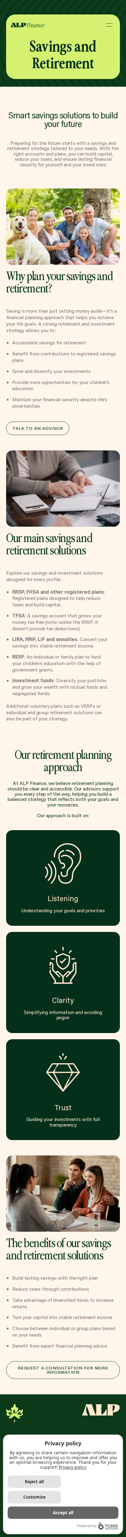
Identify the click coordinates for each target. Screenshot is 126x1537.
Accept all (63, 1512)
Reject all (34, 1481)
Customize (34, 1497)
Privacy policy (72, 1467)
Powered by (87, 1525)
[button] (109, 24)
